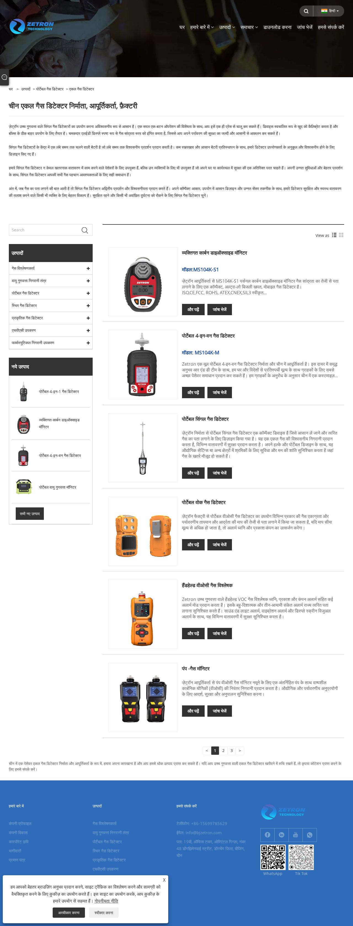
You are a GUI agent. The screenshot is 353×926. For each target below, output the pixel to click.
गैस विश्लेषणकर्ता (23, 268)
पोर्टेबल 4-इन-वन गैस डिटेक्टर (208, 335)
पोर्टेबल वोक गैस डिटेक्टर (204, 502)
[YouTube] (295, 835)
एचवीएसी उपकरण (24, 330)
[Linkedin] (281, 835)
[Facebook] (267, 835)
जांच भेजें (219, 309)
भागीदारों (15, 850)
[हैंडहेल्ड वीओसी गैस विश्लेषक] (142, 613)
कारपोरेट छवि (18, 841)
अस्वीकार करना (68, 912)
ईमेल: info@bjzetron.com (199, 832)
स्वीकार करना (104, 912)
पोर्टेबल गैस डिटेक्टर (49, 89)
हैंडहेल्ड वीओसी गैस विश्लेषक (207, 585)
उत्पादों (25, 89)
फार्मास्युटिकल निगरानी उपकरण (33, 342)
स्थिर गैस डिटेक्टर (24, 305)
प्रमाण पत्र (17, 860)
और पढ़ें (193, 309)
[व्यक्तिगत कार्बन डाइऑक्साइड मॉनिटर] (142, 281)
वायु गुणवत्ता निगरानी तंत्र (29, 280)
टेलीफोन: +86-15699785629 (201, 823)
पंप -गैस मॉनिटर (196, 668)
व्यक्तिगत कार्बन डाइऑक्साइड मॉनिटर (214, 252)
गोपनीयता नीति (106, 901)
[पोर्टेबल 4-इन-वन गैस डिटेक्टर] (142, 364)
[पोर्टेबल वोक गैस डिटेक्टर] (142, 530)
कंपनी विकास (18, 832)
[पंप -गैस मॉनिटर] (142, 697)
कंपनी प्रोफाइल (20, 823)
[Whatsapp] (310, 835)
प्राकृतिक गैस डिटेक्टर (27, 317)
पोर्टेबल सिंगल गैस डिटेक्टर (205, 419)
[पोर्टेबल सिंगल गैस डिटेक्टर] (142, 447)
